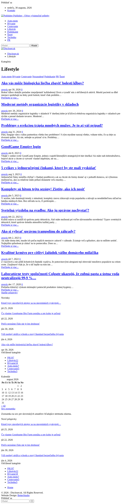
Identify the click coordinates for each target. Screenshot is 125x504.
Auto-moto (12, 21)
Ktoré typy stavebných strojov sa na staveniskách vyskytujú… (31, 303)
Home (10, 487)
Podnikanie (12, 32)
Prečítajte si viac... (10, 97)
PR (8, 40)
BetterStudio (24, 495)
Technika (11, 37)
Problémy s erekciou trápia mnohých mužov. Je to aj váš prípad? (52, 125)
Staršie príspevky (9, 292)
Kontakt (11, 10)
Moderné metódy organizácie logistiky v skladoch (40, 104)
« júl (3, 406)
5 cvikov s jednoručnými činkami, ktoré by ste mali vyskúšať (48, 168)
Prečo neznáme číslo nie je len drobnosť (20, 323)
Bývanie (11, 23)
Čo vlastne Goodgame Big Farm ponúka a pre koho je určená (30, 313)
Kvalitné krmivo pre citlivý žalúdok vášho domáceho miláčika (49, 253)
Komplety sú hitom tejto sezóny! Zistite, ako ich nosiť (43, 189)
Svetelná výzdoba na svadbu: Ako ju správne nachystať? (45, 210)
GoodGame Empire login (21, 147)
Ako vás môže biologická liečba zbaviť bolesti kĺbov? (42, 83)
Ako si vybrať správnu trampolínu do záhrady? (38, 231)
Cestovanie (12, 26)
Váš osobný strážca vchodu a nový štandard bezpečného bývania (32, 334)
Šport (9, 34)
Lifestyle (11, 29)
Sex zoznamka (8, 408)
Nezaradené (38, 76)
